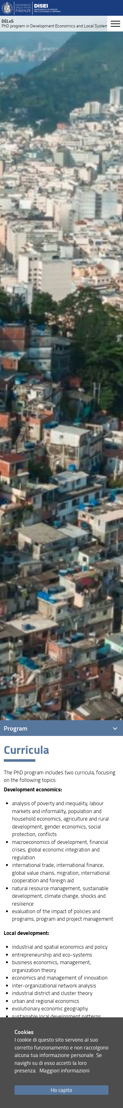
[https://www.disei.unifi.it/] (31, 8)
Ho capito (61, 1090)
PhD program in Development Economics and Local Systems (56, 23)
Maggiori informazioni (64, 1070)
